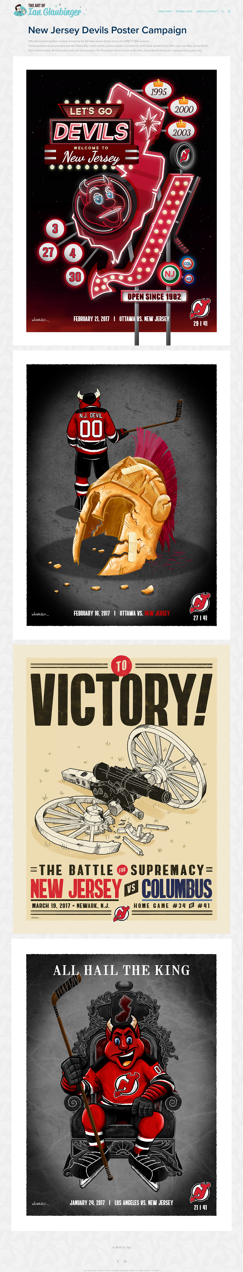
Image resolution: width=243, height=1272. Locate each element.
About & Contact (207, 11)
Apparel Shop (184, 11)
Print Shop (165, 11)
